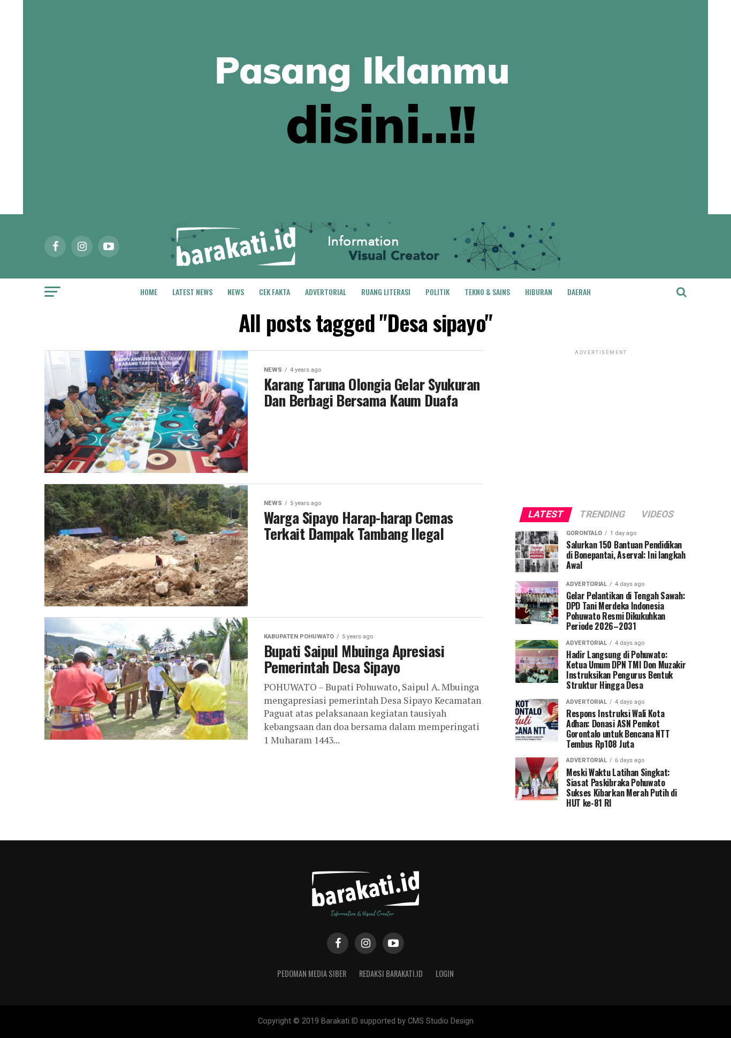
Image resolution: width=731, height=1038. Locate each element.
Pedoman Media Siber (311, 973)
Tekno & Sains (487, 291)
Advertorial (325, 291)
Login (445, 973)
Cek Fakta (274, 291)
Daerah (579, 291)
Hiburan (538, 291)
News (235, 291)
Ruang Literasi (385, 291)
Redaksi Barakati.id (391, 973)
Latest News (192, 291)
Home (148, 291)
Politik (437, 291)
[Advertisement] (601, 424)
